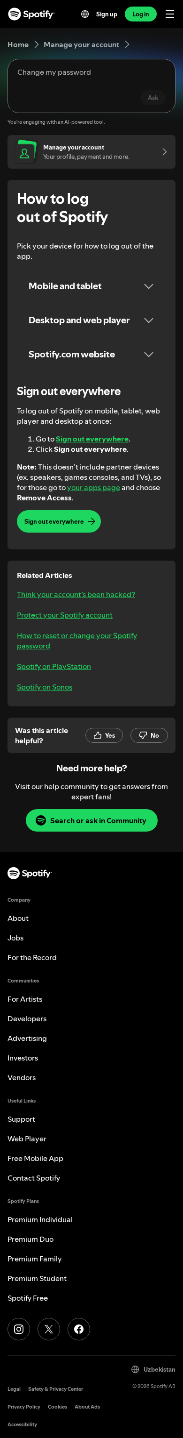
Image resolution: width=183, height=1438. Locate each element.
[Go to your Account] (161, 152)
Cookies (57, 1406)
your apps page (93, 487)
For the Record (32, 957)
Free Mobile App (35, 1158)
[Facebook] (79, 1329)
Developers (27, 1018)
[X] (49, 1329)
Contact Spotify (34, 1178)
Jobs (15, 938)
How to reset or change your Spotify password (77, 640)
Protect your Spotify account (65, 615)
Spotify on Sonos (44, 687)
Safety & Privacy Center (55, 1389)
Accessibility (22, 1424)
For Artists (25, 999)
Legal (14, 1389)
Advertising (27, 1038)
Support (21, 1119)
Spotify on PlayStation (54, 666)
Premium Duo (30, 1239)
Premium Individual (40, 1219)
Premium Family (35, 1258)
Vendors (22, 1077)
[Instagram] (19, 1329)
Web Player (27, 1138)
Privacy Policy (24, 1406)
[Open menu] (169, 14)
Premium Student (37, 1278)
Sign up (106, 14)
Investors (23, 1058)
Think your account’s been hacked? (76, 594)
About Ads (87, 1406)
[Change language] (85, 14)
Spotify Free (28, 1298)
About (18, 918)
